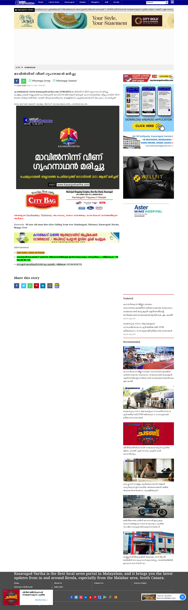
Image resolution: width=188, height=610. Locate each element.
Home (40, 2)
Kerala (116, 2)
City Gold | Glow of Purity (31, 252)
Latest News (54, 2)
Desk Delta (21, 86)
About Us (58, 583)
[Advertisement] (91, 47)
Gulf (106, 2)
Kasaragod (69, 2)
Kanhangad (30, 68)
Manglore (95, 2)
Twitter (45, 215)
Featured (128, 299)
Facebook (31, 215)
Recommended (131, 342)
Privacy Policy (140, 583)
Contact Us (98, 583)
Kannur (83, 2)
